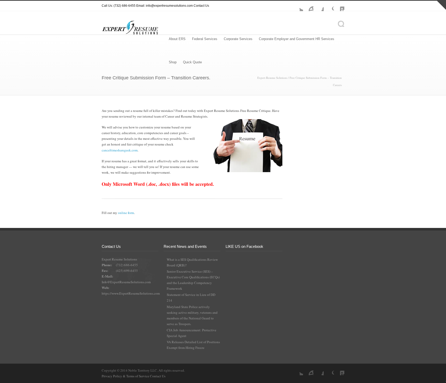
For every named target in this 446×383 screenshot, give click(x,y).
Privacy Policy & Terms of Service (126, 376)
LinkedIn (339, 6)
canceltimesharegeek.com (120, 150)
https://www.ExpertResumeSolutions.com (131, 293)
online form (126, 212)
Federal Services (204, 39)
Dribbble (308, 6)
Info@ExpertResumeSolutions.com (126, 282)
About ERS (177, 39)
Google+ (329, 6)
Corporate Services (238, 39)
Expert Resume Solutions (272, 78)
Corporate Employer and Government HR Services (296, 39)
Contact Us (201, 5)
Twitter (298, 6)
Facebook (318, 6)
